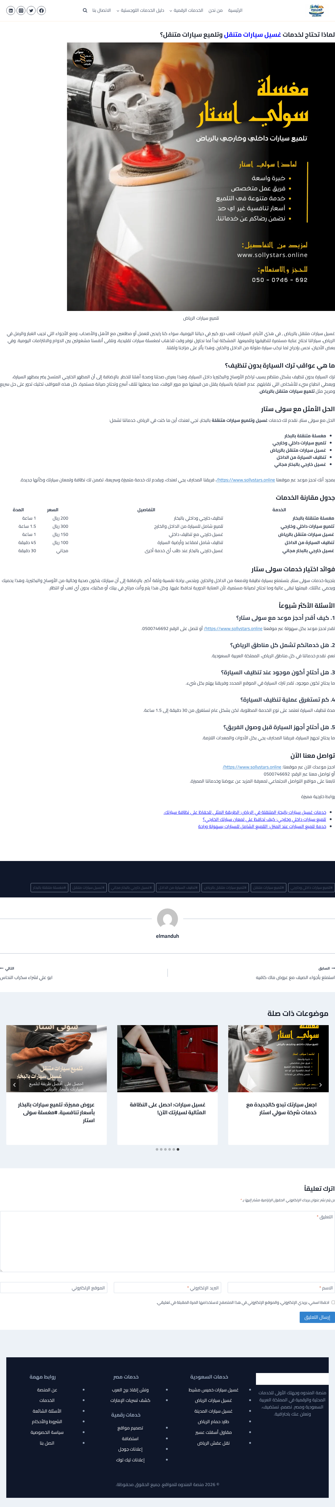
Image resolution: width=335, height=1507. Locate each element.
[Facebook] (41, 10)
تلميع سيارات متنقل (268, 887)
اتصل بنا (47, 1443)
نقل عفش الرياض (213, 1443)
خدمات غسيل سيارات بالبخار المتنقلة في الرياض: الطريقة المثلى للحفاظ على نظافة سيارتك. (245, 812)
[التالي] (14, 1085)
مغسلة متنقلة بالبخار (49, 887)
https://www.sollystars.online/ (245, 480)
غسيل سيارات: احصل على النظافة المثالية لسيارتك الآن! (168, 1108)
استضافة (130, 1438)
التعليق (325, 1217)
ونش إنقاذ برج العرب (130, 1390)
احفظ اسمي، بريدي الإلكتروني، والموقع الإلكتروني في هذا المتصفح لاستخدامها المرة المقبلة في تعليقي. (243, 1302)
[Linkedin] (10, 10)
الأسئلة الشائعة (47, 1411)
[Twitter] (31, 10)
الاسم (326, 1288)
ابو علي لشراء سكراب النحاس (26, 973)
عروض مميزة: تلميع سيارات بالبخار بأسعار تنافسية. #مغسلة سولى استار (56, 1112)
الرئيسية (235, 10)
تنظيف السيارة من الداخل (178, 887)
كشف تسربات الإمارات (130, 1400)
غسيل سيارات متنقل (88, 887)
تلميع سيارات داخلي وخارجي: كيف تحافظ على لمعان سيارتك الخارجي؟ (264, 819)
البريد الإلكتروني (203, 1288)
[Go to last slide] (320, 1085)
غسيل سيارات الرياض (213, 1400)
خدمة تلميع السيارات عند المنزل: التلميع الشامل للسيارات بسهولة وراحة (262, 826)
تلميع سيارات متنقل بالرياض (225, 887)
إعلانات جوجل (130, 1449)
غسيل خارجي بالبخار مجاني (131, 887)
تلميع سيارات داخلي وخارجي (312, 887)
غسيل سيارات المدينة (213, 1411)
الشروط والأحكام (47, 1421)
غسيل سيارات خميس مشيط (214, 1390)
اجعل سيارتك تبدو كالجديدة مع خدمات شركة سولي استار (281, 1108)
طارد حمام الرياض (213, 1421)
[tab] (178, 1149)
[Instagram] (20, 10)
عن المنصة (47, 1390)
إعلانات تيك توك (130, 1460)
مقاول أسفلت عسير (214, 1432)
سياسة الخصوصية (47, 1432)
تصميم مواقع (130, 1428)
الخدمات (47, 1400)
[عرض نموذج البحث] (85, 10)
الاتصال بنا (101, 10)
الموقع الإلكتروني (88, 1288)
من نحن (216, 10)
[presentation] (278, 1058)
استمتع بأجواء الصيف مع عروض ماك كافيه (295, 973)
